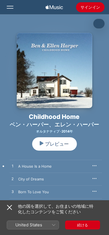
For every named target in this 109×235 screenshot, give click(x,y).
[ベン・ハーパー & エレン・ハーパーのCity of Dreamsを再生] (12, 179)
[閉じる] (9, 207)
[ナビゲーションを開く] (10, 7)
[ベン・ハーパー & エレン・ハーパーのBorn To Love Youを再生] (12, 191)
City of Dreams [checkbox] (31, 179)
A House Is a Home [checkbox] (35, 166)
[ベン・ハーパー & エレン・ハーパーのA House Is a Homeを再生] (12, 166)
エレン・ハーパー (76, 124)
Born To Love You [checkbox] (33, 192)
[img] (54, 7)
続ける (82, 225)
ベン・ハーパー (29, 124)
